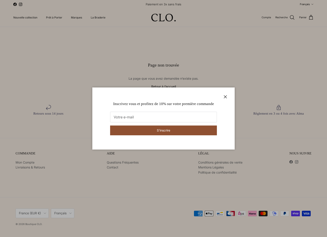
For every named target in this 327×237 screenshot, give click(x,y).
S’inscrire (163, 130)
